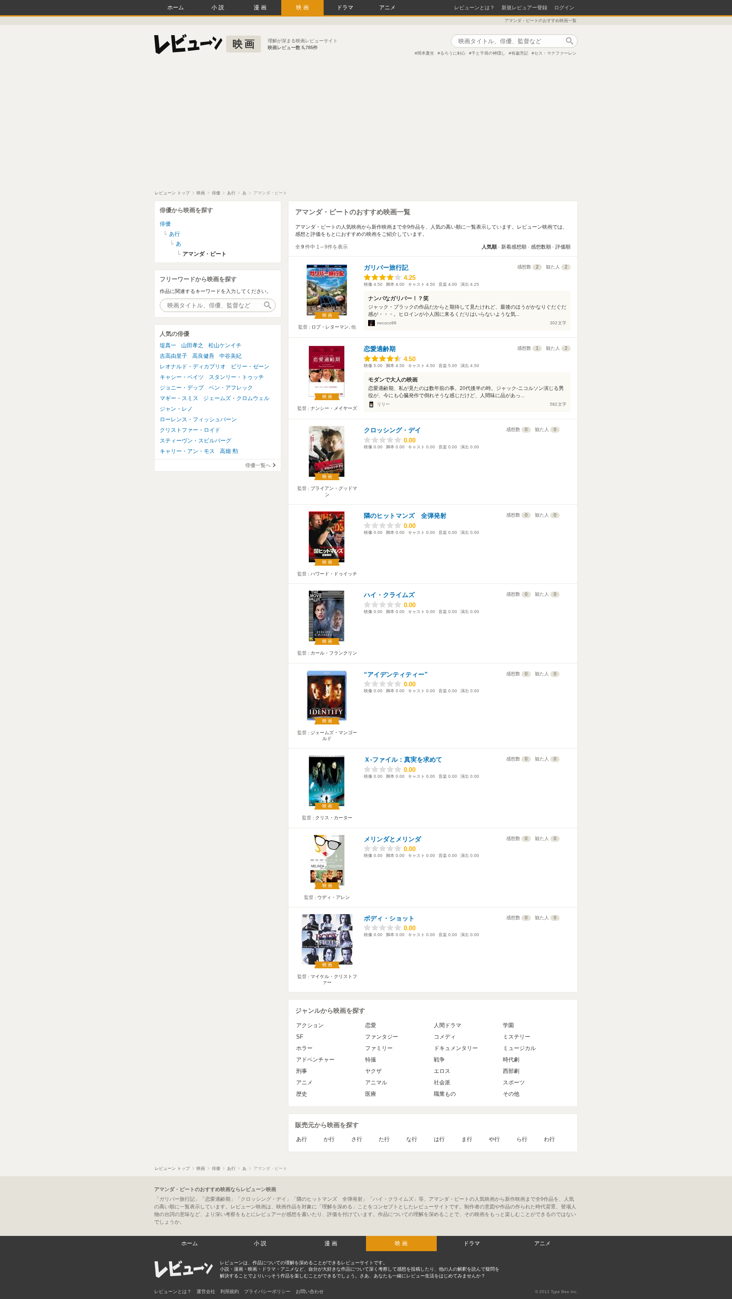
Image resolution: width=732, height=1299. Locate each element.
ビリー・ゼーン (250, 366)
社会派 (442, 1082)
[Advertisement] (366, 126)
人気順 (489, 247)
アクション (310, 1025)
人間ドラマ (447, 1025)
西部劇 (511, 1071)
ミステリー (516, 1037)
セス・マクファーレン (555, 53)
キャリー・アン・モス (187, 451)
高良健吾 (203, 356)
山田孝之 (192, 345)
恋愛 (370, 1025)
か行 (329, 1139)
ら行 (521, 1139)
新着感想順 (514, 247)
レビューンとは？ (474, 8)
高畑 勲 (229, 451)
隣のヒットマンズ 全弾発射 (405, 515)
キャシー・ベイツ (182, 377)
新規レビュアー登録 (524, 8)
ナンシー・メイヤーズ (334, 408)
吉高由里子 (173, 356)
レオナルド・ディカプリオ (193, 366)
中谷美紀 (230, 356)
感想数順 (541, 247)
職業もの (445, 1094)
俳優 (165, 224)
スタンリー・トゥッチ (236, 377)
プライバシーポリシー (267, 1291)
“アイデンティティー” (396, 674)
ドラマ (345, 7)
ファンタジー (381, 1037)
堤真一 (168, 345)
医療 (370, 1094)
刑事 (301, 1071)
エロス (442, 1071)
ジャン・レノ (176, 409)
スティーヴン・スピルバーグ (195, 440)
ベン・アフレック (231, 387)
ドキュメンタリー (456, 1048)
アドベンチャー (315, 1059)
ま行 (466, 1139)
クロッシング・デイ (392, 430)
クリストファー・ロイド (190, 430)
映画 (303, 7)
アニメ (387, 7)
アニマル (376, 1082)
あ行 (301, 1139)
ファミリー (379, 1048)
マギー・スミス (179, 398)
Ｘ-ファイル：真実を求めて (403, 759)
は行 (439, 1139)
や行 (494, 1139)
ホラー (304, 1048)
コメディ (445, 1037)
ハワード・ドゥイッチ (334, 573)
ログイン (564, 8)
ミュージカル (519, 1048)
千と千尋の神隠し (488, 53)
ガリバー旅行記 (386, 267)
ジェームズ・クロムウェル (236, 398)
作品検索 (569, 41)
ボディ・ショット (389, 918)
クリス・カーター (333, 817)
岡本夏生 (425, 53)
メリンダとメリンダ (392, 839)
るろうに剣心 (453, 53)
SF (299, 1037)
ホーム (175, 7)
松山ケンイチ (224, 345)
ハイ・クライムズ (389, 594)
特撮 (370, 1059)
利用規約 (229, 1291)
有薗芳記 (519, 53)
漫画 (261, 7)
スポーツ (514, 1082)
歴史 (301, 1094)
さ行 (356, 1139)
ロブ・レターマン (330, 326)
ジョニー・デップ (182, 387)
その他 (511, 1094)
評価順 (563, 247)
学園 (508, 1025)
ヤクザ (373, 1071)
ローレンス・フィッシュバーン (198, 419)
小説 (218, 7)
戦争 (439, 1059)
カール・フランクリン (334, 652)
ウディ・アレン (333, 897)
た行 (384, 1139)
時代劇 (511, 1059)
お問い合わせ (310, 1291)
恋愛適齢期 (380, 348)
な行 (411, 1139)
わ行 (549, 1139)
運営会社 (206, 1291)
